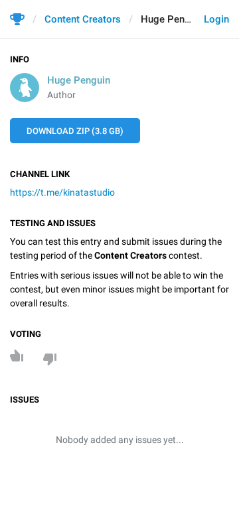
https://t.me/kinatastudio (62, 192)
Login (216, 19)
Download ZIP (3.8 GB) (75, 131)
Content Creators (82, 19)
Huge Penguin (78, 80)
